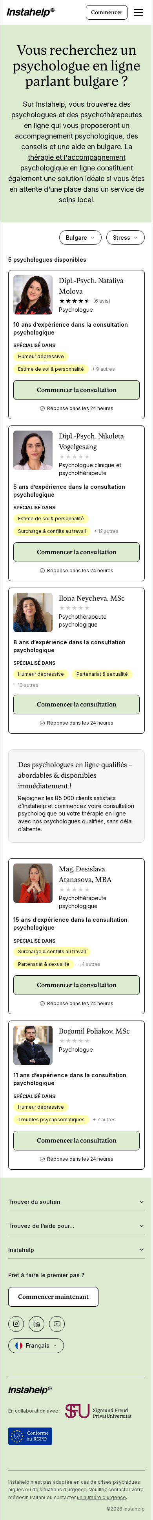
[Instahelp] (31, 12)
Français (37, 1345)
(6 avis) (101, 301)
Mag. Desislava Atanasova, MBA (85, 874)
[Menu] (138, 12)
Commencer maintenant (53, 1296)
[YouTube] (57, 1324)
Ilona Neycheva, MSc (92, 598)
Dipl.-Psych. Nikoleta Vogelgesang (91, 441)
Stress (121, 237)
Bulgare (76, 237)
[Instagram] (16, 1324)
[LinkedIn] (36, 1324)
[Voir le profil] (33, 294)
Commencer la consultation (77, 390)
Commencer (106, 12)
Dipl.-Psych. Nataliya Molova (91, 285)
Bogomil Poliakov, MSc (94, 1031)
